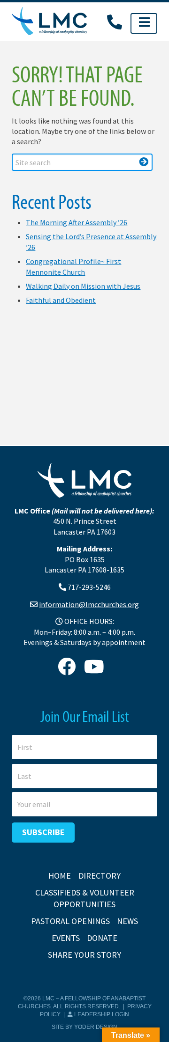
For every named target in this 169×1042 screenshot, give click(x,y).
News (127, 921)
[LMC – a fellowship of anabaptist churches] (49, 22)
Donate (102, 937)
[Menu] (144, 23)
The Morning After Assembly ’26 (76, 222)
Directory (99, 875)
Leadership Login (101, 1014)
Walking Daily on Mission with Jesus (83, 286)
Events (66, 937)
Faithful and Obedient (61, 300)
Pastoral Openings (70, 921)
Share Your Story (84, 954)
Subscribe (43, 832)
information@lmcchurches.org (89, 604)
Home (59, 875)
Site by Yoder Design (84, 1027)
